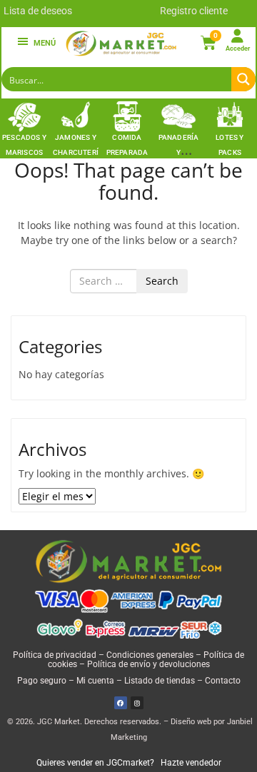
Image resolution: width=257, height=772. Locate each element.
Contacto (223, 681)
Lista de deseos (38, 10)
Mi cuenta (95, 681)
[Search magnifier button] (243, 79)
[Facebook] (120, 702)
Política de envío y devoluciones (148, 664)
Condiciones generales (149, 655)
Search (162, 281)
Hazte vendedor (191, 763)
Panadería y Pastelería (179, 152)
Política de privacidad (54, 655)
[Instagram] (137, 702)
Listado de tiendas (159, 681)
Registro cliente (194, 10)
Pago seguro (41, 681)
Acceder (238, 48)
